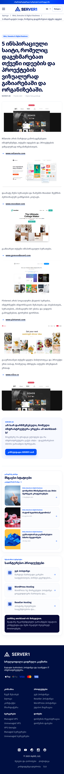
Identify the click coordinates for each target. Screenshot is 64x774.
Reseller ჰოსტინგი (43, 698)
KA (47, 9)
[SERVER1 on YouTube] (25, 750)
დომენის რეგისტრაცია (47, 719)
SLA (45, 766)
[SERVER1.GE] (26, 9)
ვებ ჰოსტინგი (41, 694)
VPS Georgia (10, 727)
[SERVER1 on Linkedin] (19, 750)
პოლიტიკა (44, 761)
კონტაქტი (9, 703)
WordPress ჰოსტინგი (45, 703)
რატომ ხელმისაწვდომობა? (36, 512)
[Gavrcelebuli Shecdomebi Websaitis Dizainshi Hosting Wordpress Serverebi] (12, 539)
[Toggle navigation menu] (5, 9)
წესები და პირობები (25, 761)
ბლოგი (5, 15)
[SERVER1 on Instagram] (38, 750)
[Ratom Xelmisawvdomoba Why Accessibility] (12, 517)
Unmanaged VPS (12, 723)
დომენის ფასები (43, 723)
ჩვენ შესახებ (11, 694)
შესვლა (57, 9)
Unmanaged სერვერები (16, 736)
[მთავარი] (16, 654)
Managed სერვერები (15, 732)
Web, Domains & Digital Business (26, 15)
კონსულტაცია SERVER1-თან (21, 452)
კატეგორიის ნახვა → (13, 482)
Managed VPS (11, 719)
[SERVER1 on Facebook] (31, 749)
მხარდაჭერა (11, 707)
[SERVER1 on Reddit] (44, 749)
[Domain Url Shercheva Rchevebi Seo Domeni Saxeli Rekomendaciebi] (12, 496)
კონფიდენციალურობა (29, 766)
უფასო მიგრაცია (43, 707)
